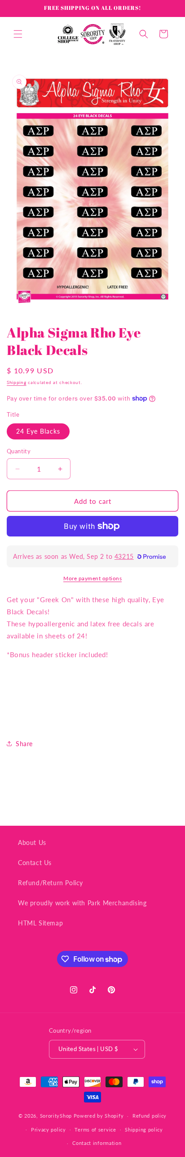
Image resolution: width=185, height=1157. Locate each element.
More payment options (92, 578)
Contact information (96, 1143)
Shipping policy (144, 1129)
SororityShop (56, 1116)
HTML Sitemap (40, 923)
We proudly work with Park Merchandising (82, 903)
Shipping (16, 382)
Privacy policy (48, 1129)
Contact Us (35, 862)
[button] (18, 34)
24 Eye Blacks (38, 431)
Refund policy (149, 1116)
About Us (32, 842)
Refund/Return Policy (50, 883)
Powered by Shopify (99, 1116)
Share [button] (24, 743)
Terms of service (95, 1129)
